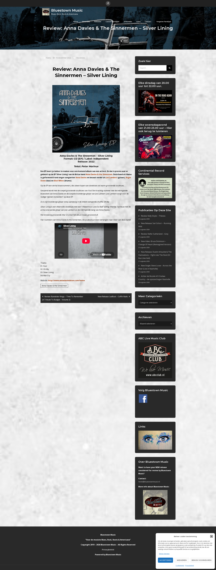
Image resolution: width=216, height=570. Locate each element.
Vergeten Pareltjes (163, 21)
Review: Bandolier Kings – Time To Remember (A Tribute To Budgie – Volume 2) (62, 298)
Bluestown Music (67, 10)
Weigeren (182, 560)
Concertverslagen (112, 21)
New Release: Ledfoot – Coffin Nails (113, 296)
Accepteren (166, 560)
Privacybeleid (189, 566)
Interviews (128, 21)
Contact (148, 21)
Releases (97, 21)
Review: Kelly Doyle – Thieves (153, 216)
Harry (48, 58)
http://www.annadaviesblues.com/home (66, 280)
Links (138, 21)
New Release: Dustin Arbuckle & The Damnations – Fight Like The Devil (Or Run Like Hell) (155, 255)
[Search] (169, 68)
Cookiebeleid (180, 566)
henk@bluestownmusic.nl (149, 481)
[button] (211, 536)
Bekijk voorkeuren (201, 560)
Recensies (86, 21)
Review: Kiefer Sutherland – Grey (154, 234)
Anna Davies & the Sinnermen (54, 285)
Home (75, 21)
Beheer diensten (164, 554)
